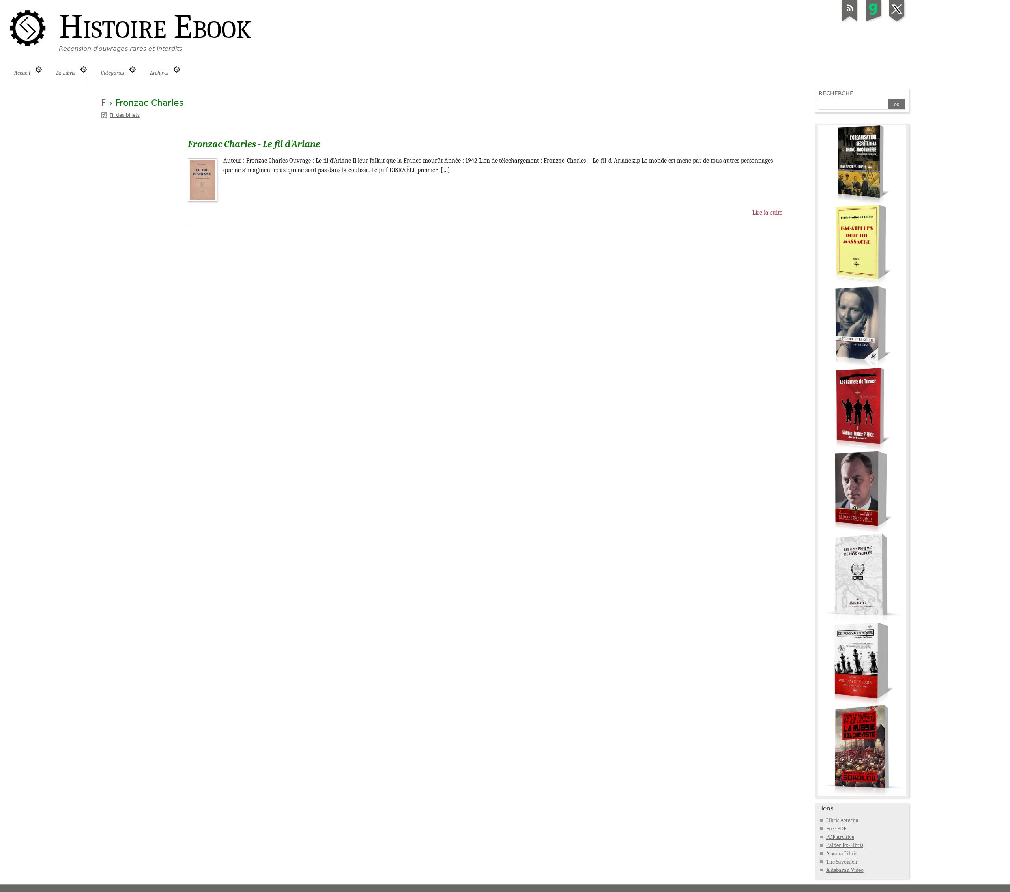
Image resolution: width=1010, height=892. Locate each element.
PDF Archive (840, 837)
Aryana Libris (841, 853)
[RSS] (849, 21)
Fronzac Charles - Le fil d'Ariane (254, 144)
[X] (897, 21)
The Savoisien (841, 861)
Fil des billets (125, 115)
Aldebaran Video (845, 870)
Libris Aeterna (842, 820)
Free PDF (836, 828)
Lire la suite (767, 212)
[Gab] (873, 21)
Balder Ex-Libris (844, 845)
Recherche (836, 93)
